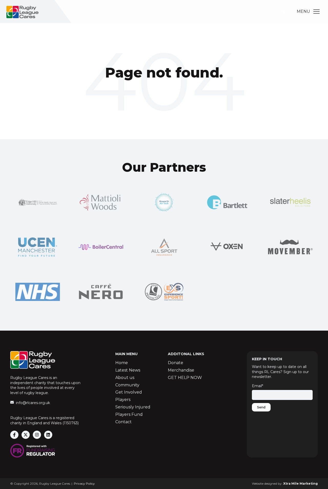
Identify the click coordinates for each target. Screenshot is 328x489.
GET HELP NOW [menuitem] (185, 377)
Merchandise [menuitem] (181, 370)
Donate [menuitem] (175, 362)
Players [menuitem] (122, 399)
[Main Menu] (316, 11)
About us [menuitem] (124, 377)
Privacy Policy (84, 483)
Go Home (164, 93)
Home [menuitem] (121, 362)
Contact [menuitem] (123, 421)
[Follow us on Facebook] (14, 435)
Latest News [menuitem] (127, 370)
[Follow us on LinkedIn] (48, 435)
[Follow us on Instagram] (37, 435)
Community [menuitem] (127, 385)
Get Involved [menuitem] (128, 392)
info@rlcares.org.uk (33, 402)
